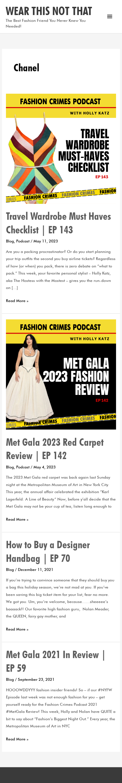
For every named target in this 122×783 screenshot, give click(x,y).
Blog (10, 241)
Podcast (23, 241)
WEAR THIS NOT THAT (49, 11)
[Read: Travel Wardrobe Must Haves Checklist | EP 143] (61, 148)
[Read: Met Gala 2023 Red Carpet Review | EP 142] (61, 374)
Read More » (17, 300)
